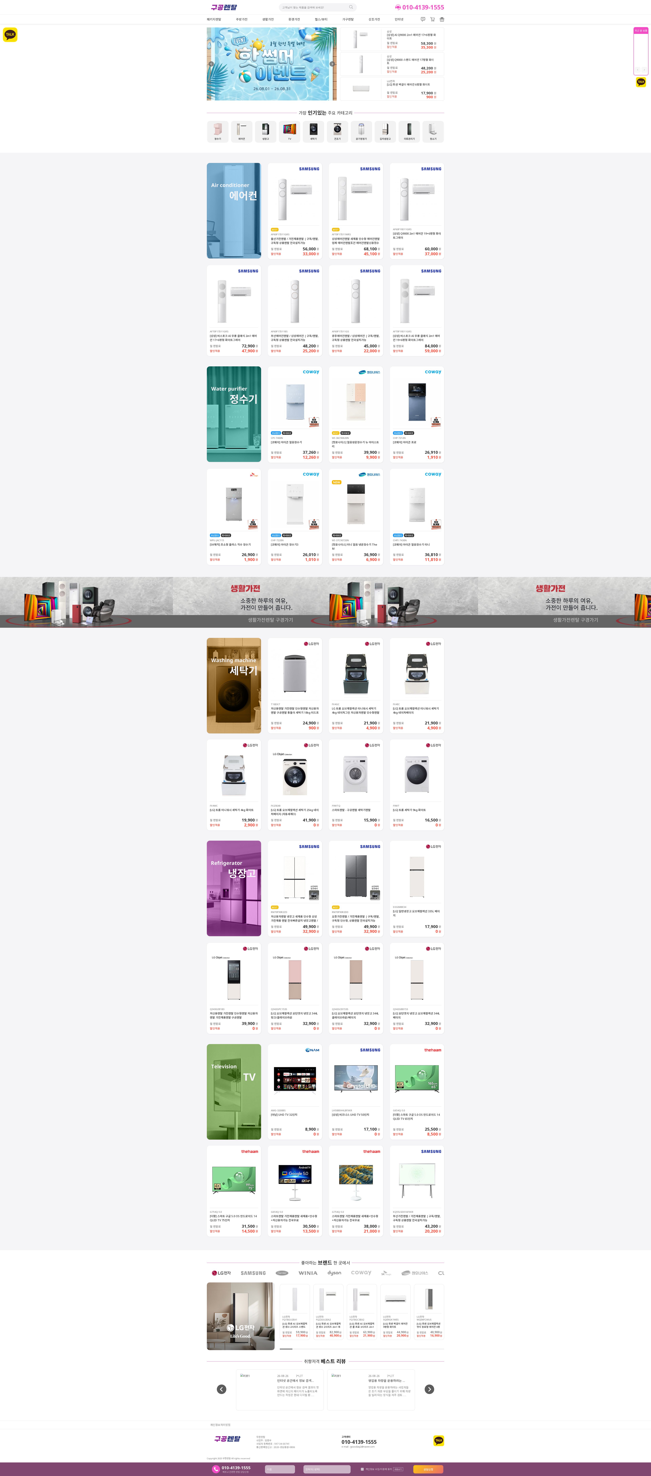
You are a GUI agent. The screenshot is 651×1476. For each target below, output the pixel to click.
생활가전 (268, 19)
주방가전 (242, 19)
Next (332, 64)
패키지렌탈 (214, 19)
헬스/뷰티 (321, 19)
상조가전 (374, 19)
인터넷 (399, 19)
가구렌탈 (348, 19)
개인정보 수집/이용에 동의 (379, 1469)
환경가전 (294, 19)
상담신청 (428, 1469)
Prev (211, 64)
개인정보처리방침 (220, 1425)
